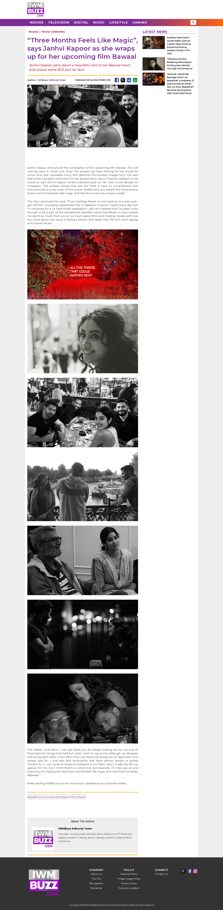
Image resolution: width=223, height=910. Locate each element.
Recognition (96, 883)
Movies (37, 22)
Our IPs (96, 878)
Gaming (139, 22)
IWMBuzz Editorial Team (51, 80)
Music (99, 22)
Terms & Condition (128, 888)
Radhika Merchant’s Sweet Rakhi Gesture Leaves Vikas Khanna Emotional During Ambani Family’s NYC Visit (179, 45)
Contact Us (161, 874)
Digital (81, 22)
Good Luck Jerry (45, 797)
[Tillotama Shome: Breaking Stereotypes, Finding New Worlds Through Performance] (154, 63)
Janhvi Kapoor (62, 797)
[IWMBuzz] (35, 9)
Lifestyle (118, 22)
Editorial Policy (129, 874)
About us (96, 874)
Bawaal (31, 797)
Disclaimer (96, 888)
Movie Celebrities (53, 31)
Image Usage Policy (128, 878)
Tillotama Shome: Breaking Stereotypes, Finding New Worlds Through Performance (179, 64)
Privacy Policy (129, 883)
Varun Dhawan (78, 797)
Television (58, 22)
